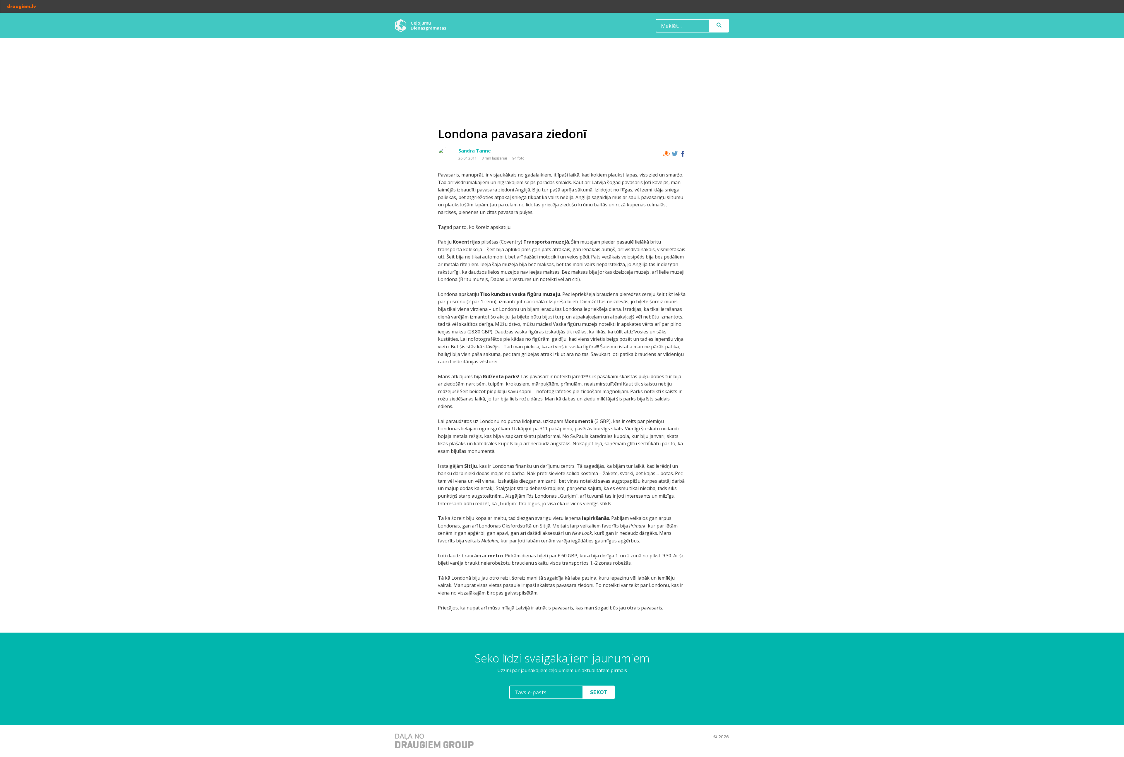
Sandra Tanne (474, 151)
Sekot (598, 692)
